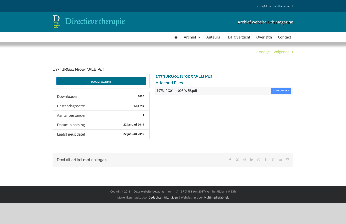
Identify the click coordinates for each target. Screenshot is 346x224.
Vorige (264, 51)
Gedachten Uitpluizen (163, 197)
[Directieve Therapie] (89, 15)
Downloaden (101, 82)
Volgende (282, 51)
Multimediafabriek (216, 197)
